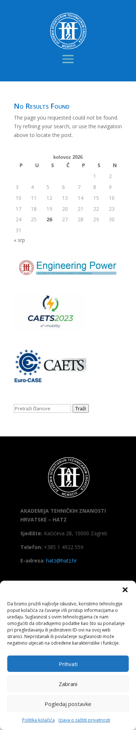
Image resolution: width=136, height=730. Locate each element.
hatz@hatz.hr (61, 560)
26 (49, 219)
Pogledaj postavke (68, 703)
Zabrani (68, 683)
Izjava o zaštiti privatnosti (84, 720)
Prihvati (68, 664)
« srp (19, 240)
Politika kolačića (38, 720)
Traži (80, 408)
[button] (125, 589)
